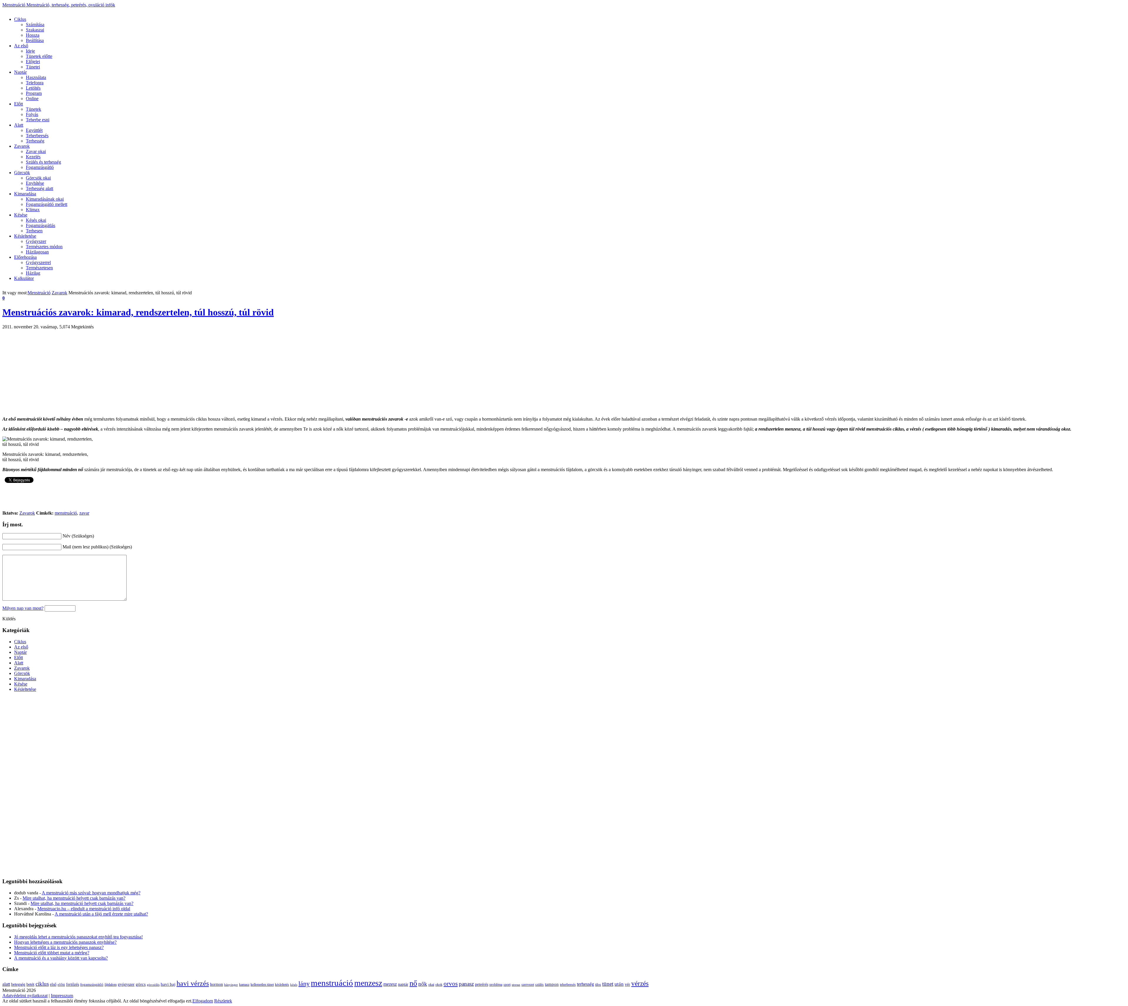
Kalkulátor (24, 278)
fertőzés (72, 984)
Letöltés (33, 87)
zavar (84, 512)
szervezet (527, 985)
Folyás (32, 114)
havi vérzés (193, 983)
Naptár (20, 72)
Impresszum (62, 995)
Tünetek (33, 109)
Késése (20, 214)
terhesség (585, 984)
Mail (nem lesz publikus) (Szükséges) (97, 546)
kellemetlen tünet (262, 985)
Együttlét (34, 130)
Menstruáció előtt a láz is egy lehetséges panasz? (59, 947)
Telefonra (34, 82)
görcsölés (153, 984)
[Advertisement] (109, 10)
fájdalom (111, 985)
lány (304, 983)
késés (293, 984)
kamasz (244, 985)
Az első (21, 45)
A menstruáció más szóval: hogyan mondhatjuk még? (91, 892)
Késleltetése (25, 236)
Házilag (33, 273)
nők (422, 984)
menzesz (368, 982)
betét (30, 984)
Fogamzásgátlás (40, 225)
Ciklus (20, 19)
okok (438, 985)
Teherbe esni (37, 119)
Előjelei (33, 61)
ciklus (42, 984)
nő (413, 983)
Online (32, 98)
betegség (18, 984)
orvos (451, 983)
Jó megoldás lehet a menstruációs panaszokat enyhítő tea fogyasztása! (78, 936)
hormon (216, 984)
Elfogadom (202, 1000)
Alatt (18, 124)
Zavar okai (36, 151)
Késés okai (36, 220)
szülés (539, 985)
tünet (607, 984)
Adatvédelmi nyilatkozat (25, 995)
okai (431, 985)
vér (627, 984)
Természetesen (39, 267)
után (619, 984)
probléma (495, 985)
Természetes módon (44, 246)
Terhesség (35, 140)
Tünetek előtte (39, 56)
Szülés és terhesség (43, 161)
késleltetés (282, 985)
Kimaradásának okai (45, 199)
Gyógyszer (36, 241)
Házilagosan (37, 251)
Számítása (35, 24)
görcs (141, 984)
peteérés (481, 984)
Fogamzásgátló (40, 167)
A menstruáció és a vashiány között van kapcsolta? (61, 957)
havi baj (168, 984)
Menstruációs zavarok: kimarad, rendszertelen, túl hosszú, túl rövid (138, 312)
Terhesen (34, 230)
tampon (552, 984)
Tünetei (33, 66)
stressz (516, 984)
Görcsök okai (38, 177)
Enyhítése (35, 183)
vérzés (640, 983)
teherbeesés (568, 985)
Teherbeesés (37, 135)
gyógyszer (126, 984)
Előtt (18, 103)
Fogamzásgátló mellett (46, 204)
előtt (61, 985)
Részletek (223, 1000)
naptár (403, 984)
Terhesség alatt (39, 188)
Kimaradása (25, 193)
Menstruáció (58, 4)
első (53, 984)
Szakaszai (35, 29)
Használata (36, 77)
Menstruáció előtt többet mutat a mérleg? (51, 952)
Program (34, 93)
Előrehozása (25, 257)
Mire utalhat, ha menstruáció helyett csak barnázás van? (74, 898)
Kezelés (33, 156)
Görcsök (22, 172)
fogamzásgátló (91, 985)
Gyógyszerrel (38, 262)
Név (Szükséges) (78, 535)
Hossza (32, 35)
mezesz (390, 984)
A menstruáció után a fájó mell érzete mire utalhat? (101, 913)
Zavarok (22, 146)
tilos (598, 985)
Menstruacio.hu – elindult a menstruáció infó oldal (83, 908)
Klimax (33, 209)
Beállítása (35, 40)
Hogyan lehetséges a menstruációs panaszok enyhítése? (65, 942)
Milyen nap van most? (22, 608)
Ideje (30, 50)
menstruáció (66, 512)
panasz (466, 984)
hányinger (231, 984)
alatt (6, 984)
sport (507, 985)
